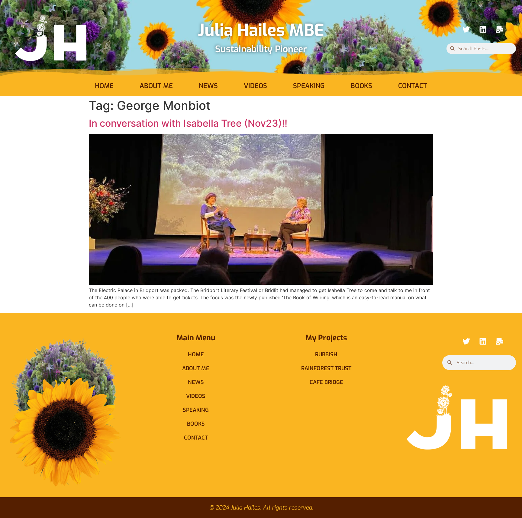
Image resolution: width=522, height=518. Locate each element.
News (208, 85)
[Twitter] (466, 29)
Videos (255, 85)
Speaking (309, 85)
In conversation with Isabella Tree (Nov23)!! (188, 123)
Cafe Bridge (326, 382)
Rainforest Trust (326, 368)
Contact (412, 85)
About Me (156, 85)
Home (104, 85)
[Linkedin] (482, 29)
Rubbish (326, 354)
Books (361, 85)
